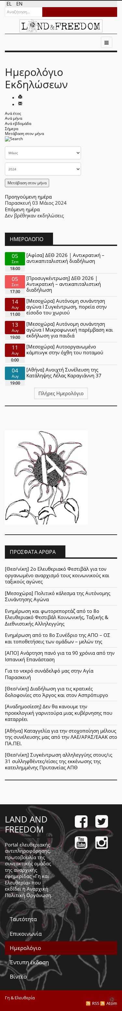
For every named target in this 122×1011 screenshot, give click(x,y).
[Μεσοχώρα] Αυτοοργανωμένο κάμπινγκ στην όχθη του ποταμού (64, 349)
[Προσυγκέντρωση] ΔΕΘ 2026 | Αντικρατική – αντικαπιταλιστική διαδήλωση (63, 284)
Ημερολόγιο (25, 948)
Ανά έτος (13, 113)
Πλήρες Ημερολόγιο (61, 393)
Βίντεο (18, 976)
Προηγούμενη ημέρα (28, 196)
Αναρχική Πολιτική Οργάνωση (28, 891)
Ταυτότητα (23, 919)
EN (19, 3)
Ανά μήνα (13, 118)
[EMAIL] (20, 104)
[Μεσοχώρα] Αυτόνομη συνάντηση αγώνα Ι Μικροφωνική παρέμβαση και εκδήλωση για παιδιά (69, 330)
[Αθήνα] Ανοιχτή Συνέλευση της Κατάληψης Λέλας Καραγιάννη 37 (64, 372)
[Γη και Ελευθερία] (61, 25)
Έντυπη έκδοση (29, 962)
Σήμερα (11, 128)
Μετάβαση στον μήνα (24, 133)
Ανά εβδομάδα (18, 123)
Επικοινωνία (26, 933)
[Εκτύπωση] (20, 97)
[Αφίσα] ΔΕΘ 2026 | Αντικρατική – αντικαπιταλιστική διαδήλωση (65, 258)
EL (10, 3)
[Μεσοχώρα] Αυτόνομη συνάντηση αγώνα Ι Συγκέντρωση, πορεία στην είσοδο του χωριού (66, 307)
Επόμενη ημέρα (22, 209)
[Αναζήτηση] (14, 140)
